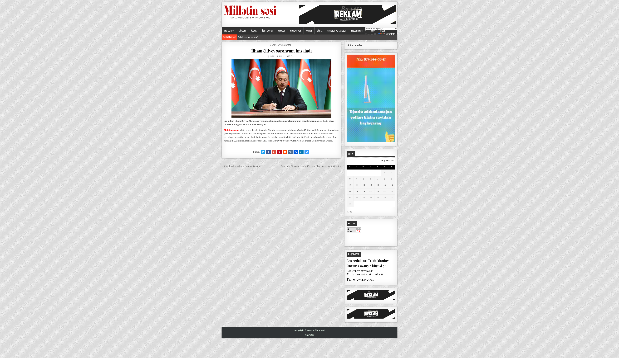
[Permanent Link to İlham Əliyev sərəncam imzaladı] (281, 88)
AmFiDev (309, 335)
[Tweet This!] (263, 152)
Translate (389, 34)
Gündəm (242, 30)
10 (350, 185)
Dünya (319, 30)
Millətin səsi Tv (358, 30)
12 (364, 185)
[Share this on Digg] (296, 152)
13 (371, 185)
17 (350, 191)
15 (384, 185)
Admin (272, 56)
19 (364, 191)
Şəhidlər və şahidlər (336, 30)
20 (370, 191)
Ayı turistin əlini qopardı (247, 37)
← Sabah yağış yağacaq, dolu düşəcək (241, 166)
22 (384, 191)
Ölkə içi (254, 30)
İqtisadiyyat (267, 30)
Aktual (309, 30)
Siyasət (281, 30)
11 (357, 185)
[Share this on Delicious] (307, 152)
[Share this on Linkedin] (301, 152)
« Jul (349, 212)
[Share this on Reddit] (285, 152)
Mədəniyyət (295, 30)
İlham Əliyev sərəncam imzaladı (281, 51)
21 (378, 191)
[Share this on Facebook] (268, 152)
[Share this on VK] (290, 152)
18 (357, 191)
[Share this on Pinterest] (279, 152)
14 (378, 185)
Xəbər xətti (285, 45)
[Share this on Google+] (274, 152)
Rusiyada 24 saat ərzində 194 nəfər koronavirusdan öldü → (311, 166)
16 (392, 185)
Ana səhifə (229, 30)
